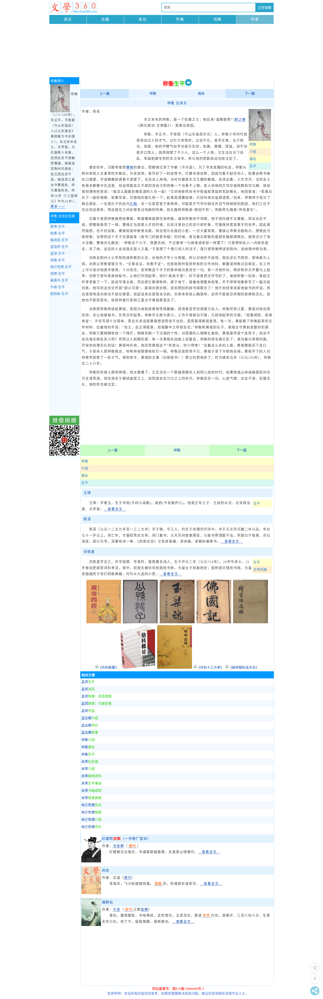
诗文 (68, 19)
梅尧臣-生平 (59, 240)
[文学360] (73, 7)
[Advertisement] (161, 51)
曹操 (130, 167)
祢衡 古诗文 (177, 103)
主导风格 (260, 570)
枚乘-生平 (57, 233)
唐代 (128, 878)
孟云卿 (89, 718)
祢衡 (153, 93)
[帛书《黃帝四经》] (103, 622)
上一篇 (104, 93)
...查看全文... (115, 509)
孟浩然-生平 (59, 247)
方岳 (116, 909)
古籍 (105, 19)
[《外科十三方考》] (209, 667)
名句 (143, 19)
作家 (255, 19)
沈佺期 (118, 846)
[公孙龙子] (140, 622)
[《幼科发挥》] (174, 667)
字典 (180, 19)
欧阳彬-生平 (59, 294)
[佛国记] (214, 622)
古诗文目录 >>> (62, 218)
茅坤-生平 (57, 226)
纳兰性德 (91, 805)
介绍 (253, 152)
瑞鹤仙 (107, 902)
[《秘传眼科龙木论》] (242, 667)
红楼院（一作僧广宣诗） (126, 839)
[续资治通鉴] (250, 622)
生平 (253, 166)
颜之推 (240, 119)
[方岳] (91, 925)
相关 (201, 93)
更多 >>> (58, 206)
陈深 (87, 519)
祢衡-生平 (57, 260)
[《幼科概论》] (137, 667)
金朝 (144, 909)
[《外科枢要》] (106, 667)
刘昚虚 (89, 552)
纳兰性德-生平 (61, 267)
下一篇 (250, 93)
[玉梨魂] (177, 622)
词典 (217, 19)
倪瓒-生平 (57, 274)
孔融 (133, 204)
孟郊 (88, 682)
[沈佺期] (91, 861)
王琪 (87, 493)
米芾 (89, 762)
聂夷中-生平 (59, 280)
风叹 (105, 870)
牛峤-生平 (57, 287)
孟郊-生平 (57, 253)
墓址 (253, 159)
